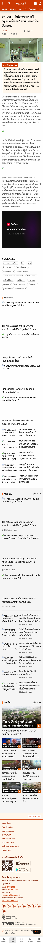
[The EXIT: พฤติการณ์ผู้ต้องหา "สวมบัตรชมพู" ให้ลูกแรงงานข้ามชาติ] (11, 787)
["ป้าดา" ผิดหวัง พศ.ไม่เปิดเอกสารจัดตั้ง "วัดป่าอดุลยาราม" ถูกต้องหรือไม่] (21, 585)
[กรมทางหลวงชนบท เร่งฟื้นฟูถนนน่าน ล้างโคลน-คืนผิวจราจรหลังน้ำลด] (10, 660)
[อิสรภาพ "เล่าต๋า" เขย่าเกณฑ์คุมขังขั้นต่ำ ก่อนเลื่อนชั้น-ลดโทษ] (31, 743)
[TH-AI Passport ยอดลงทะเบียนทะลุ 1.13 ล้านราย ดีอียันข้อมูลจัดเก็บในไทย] (21, 312)
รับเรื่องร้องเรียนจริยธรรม (10, 846)
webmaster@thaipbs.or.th (11, 895)
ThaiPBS (31, 280)
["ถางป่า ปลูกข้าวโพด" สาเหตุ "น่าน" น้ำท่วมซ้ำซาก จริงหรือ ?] (21, 717)
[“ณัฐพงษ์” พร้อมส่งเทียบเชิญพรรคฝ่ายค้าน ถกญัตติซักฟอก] (10, 479)
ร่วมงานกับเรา (6, 835)
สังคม (5, 31)
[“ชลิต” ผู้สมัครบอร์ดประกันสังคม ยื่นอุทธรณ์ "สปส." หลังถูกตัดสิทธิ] (10, 632)
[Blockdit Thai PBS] (39, 906)
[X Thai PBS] (9, 906)
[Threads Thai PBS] (19, 906)
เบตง (29, 263)
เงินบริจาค (6, 284)
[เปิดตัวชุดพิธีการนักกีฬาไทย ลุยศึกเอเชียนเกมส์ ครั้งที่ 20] (21, 375)
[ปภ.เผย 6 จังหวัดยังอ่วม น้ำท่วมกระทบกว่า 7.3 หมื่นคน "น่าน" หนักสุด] (10, 646)
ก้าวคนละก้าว (20, 288)
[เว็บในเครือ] (3, 3)
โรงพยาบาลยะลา (22, 271)
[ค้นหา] (8, 3)
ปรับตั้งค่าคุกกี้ (6, 850)
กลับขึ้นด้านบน (33, 816)
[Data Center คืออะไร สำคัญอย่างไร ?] (10, 674)
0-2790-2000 (10, 887)
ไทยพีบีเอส (20, 280)
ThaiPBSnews (31, 275)
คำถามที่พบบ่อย (7, 827)
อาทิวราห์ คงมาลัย (19, 284)
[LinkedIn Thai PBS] (4, 911)
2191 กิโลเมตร (21, 267)
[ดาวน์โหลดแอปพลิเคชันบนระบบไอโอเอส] (22, 863)
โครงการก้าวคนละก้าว (9, 263)
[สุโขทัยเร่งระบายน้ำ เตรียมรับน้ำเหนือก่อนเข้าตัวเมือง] (11, 765)
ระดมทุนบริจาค (7, 271)
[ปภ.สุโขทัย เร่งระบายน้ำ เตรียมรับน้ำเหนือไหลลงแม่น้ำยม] (21, 344)
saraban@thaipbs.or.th (10, 900)
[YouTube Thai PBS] (29, 906)
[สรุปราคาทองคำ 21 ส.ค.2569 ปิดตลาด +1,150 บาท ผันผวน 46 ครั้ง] (10, 456)
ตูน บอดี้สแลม (7, 288)
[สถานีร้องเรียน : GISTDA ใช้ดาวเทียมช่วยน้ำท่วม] (31, 765)
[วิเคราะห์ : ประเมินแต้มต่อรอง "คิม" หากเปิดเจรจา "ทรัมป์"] (11, 743)
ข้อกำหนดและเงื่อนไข (8, 838)
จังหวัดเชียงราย (7, 267)
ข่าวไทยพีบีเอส (7, 280)
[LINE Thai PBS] (24, 906)
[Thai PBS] (21, 3)
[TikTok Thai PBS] (34, 906)
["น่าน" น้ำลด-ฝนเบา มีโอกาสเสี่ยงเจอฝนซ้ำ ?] (31, 787)
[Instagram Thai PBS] (14, 906)
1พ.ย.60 (32, 284)
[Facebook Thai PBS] (4, 906)
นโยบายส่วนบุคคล (8, 831)
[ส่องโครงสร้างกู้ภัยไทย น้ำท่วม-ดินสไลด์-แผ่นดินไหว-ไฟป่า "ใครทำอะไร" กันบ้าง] (10, 618)
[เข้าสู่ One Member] (40, 3)
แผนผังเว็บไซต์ (6, 823)
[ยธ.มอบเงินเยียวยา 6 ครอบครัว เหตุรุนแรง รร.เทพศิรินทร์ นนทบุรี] (21, 407)
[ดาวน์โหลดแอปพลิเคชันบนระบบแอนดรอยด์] (22, 869)
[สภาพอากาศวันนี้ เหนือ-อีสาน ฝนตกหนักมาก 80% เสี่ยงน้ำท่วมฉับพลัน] (10, 686)
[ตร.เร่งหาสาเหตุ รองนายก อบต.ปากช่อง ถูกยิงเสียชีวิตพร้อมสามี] (10, 444)
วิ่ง (22, 263)
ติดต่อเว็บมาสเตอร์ (8, 842)
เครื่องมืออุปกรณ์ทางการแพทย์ (12, 275)
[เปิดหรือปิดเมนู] (35, 3)
